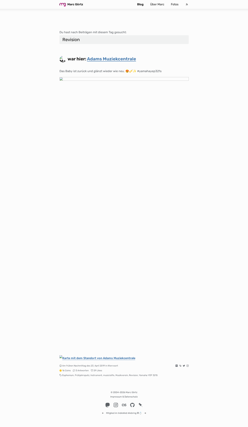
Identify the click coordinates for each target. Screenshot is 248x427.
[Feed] (187, 4)
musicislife (108, 375)
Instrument (96, 375)
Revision (133, 375)
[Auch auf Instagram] (188, 365)
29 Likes (98, 370)
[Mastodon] (107, 405)
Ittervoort (113, 365)
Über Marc (157, 4)
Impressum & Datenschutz (124, 396)
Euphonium (68, 375)
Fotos (174, 4)
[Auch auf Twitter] (184, 365)
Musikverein (121, 375)
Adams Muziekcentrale (111, 58)
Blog (140, 4)
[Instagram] (116, 405)
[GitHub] (132, 405)
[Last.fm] (124, 405)
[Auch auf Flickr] (176, 365)
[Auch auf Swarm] (180, 365)
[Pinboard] (140, 405)
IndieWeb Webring (127, 413)
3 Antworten (82, 370)
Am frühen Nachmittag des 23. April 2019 (83, 365)
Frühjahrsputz (82, 375)
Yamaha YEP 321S (148, 375)
